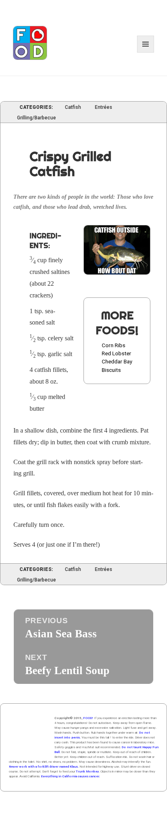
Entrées (103, 107)
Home (29, 736)
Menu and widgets (145, 52)
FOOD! (88, 718)
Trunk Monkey (87, 771)
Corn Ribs (113, 345)
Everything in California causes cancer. (70, 776)
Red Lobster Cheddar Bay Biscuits (117, 361)
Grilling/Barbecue (36, 118)
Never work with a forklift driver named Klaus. (44, 766)
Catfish (73, 107)
